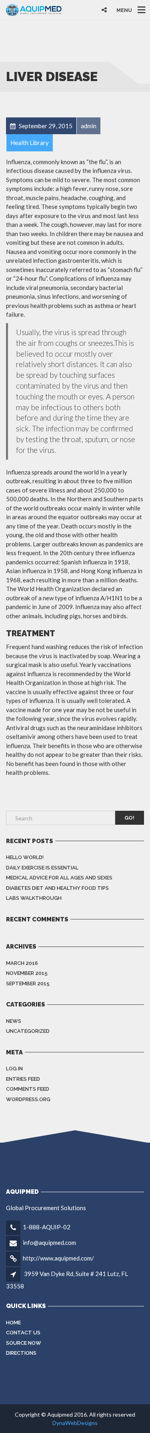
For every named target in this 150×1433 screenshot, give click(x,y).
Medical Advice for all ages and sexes (59, 878)
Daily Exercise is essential (42, 868)
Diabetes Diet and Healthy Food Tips (57, 888)
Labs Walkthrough (34, 898)
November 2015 (27, 973)
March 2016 (22, 963)
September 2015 (28, 983)
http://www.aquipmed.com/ (58, 1258)
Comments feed (27, 1089)
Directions (21, 1353)
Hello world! (25, 857)
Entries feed (23, 1079)
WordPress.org (28, 1099)
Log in (14, 1069)
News (13, 1021)
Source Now (23, 1343)
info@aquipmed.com (49, 1242)
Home (13, 1323)
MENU (124, 10)
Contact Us (23, 1333)
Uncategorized (28, 1031)
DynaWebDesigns (75, 1422)
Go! (129, 818)
